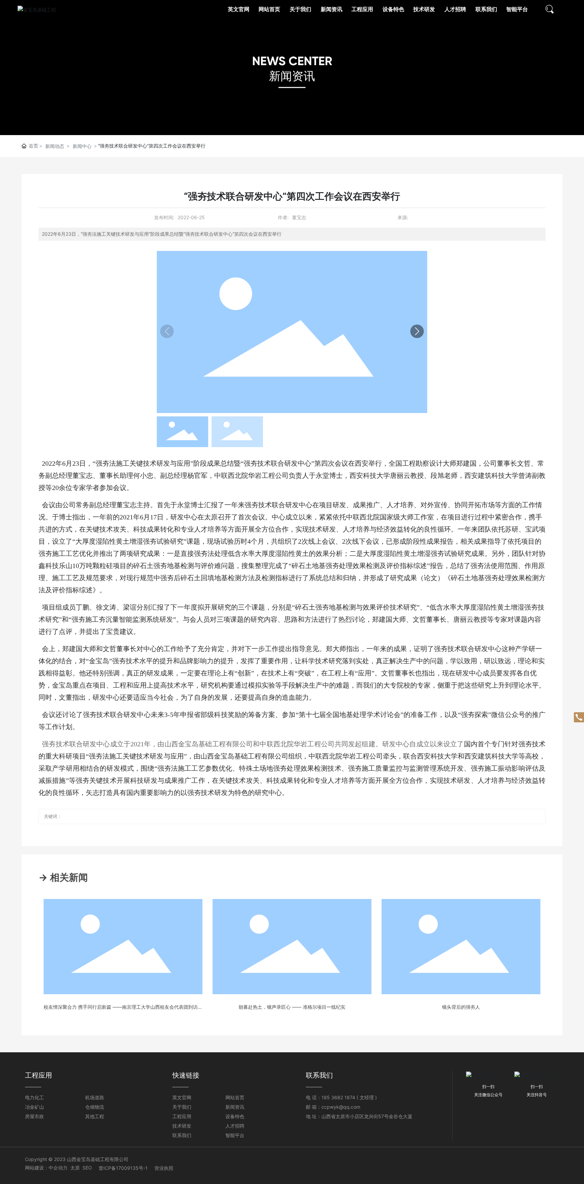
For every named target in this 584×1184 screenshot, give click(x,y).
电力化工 (34, 1097)
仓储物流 (94, 1107)
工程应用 (181, 1116)
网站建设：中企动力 (46, 1167)
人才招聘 (234, 1126)
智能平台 (234, 1135)
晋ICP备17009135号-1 (123, 1168)
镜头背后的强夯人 (461, 1007)
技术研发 (181, 1126)
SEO (87, 1167)
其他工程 (94, 1116)
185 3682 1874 (338, 1097)
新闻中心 (82, 146)
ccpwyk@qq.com (340, 1107)
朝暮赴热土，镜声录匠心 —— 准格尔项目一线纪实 (292, 1007)
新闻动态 (54, 146)
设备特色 (234, 1116)
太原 (75, 1167)
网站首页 (234, 1097)
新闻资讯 (292, 76)
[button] (417, 331)
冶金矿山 (34, 1107)
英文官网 (181, 1097)
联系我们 (181, 1135)
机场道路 (94, 1097)
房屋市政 (34, 1116)
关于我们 (181, 1107)
